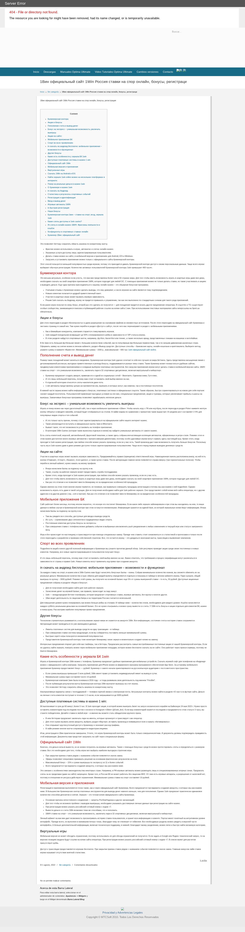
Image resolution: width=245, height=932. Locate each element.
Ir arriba (203, 860)
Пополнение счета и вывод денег (63, 126)
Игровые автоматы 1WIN (59, 204)
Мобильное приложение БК (60, 139)
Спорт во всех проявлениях (60, 143)
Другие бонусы (54, 153)
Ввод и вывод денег (57, 201)
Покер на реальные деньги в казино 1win (66, 184)
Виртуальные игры (56, 170)
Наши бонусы (54, 211)
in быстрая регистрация (58, 208)
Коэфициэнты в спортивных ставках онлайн (68, 232)
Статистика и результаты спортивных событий (69, 194)
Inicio (42, 92)
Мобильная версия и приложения (63, 167)
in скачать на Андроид (58, 191)
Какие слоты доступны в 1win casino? (65, 221)
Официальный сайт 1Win (59, 163)
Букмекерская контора (58, 119)
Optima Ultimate (82, 50)
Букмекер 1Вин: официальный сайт (64, 235)
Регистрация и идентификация (62, 197)
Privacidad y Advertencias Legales (122, 912)
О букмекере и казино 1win (60, 187)
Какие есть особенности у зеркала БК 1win (67, 156)
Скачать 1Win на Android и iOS (61, 173)
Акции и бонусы (55, 122)
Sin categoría (53, 92)
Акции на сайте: (55, 136)
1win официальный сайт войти (142, 350)
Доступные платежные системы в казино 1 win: (69, 160)
